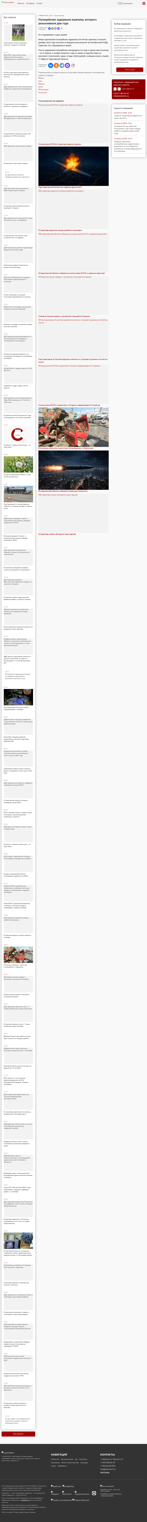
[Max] (115, 88)
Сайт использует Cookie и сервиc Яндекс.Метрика (19, 1512)
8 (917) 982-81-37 (128, 89)
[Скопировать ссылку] (61, 28)
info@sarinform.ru (121, 96)
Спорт (53, 1466)
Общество (55, 1459)
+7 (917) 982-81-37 (107, 1463)
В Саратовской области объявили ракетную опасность (128, 30)
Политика (83, 1459)
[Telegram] (55, 28)
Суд (76, 1459)
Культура (84, 1463)
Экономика (55, 1463)
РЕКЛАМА (104, 1473)
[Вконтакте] (67, 1493)
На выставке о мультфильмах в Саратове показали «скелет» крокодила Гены (127, 47)
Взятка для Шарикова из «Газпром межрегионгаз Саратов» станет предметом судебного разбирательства (128, 58)
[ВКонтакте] (49, 28)
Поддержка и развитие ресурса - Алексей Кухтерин (111, 1495)
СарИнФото (62, 1466)
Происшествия (59, 15)
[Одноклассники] (52, 28)
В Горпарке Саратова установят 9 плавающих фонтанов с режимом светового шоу (128, 38)
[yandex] (61, 1500)
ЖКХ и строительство (70, 1463)
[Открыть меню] (143, 3)
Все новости (10, 17)
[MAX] (58, 28)
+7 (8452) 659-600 (108, 1466)
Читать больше (130, 69)
